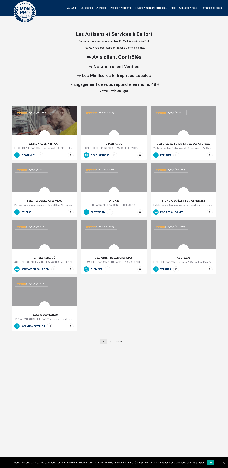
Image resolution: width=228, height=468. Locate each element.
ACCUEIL (72, 7)
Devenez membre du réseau (151, 7)
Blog (173, 7)
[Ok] (223, 462)
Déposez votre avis (120, 7)
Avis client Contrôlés (116, 57)
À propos (101, 7)
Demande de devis (211, 7)
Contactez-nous (188, 7)
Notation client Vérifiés (116, 66)
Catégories (87, 7)
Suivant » (120, 341)
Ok (210, 462)
